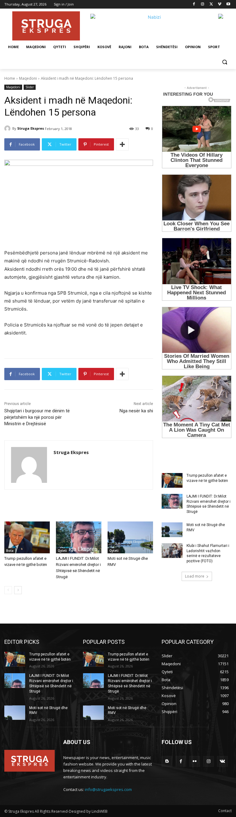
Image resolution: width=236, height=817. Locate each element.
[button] (224, 62)
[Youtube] (228, 4)
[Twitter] (211, 4)
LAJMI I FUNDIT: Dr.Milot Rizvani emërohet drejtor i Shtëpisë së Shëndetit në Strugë (208, 504)
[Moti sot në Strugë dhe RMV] (130, 537)
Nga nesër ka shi (136, 411)
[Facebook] (194, 4)
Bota (10, 550)
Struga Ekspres (30, 128)
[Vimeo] (219, 4)
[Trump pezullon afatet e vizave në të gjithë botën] (27, 537)
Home (9, 78)
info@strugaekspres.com (108, 789)
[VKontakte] (222, 761)
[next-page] (18, 590)
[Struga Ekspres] (8, 128)
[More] (122, 144)
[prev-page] (8, 590)
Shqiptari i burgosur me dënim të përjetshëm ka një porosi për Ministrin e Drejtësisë (37, 417)
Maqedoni (28, 78)
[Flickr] (194, 761)
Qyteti (62, 550)
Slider (30, 87)
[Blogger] (167, 761)
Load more (194, 576)
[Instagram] (202, 4)
